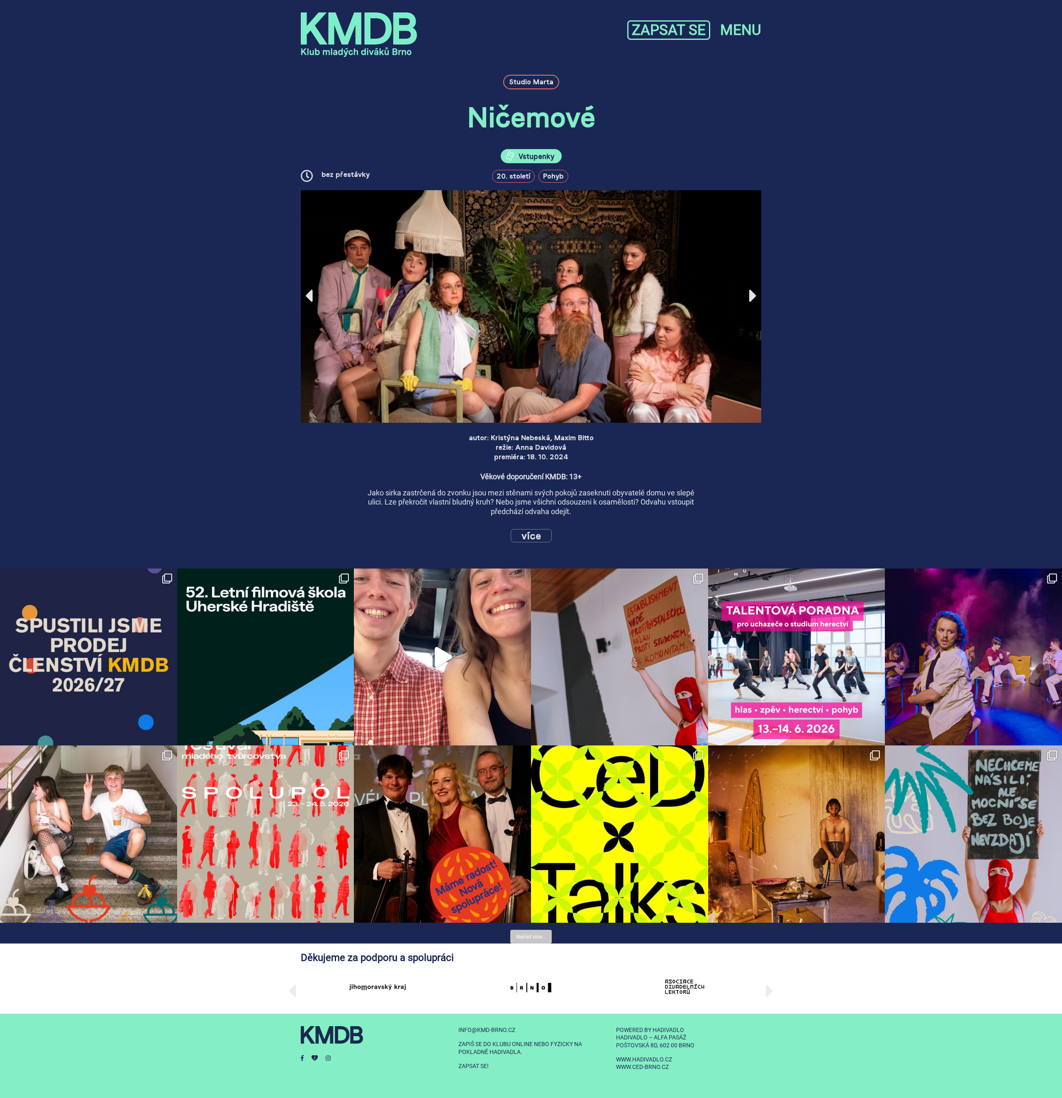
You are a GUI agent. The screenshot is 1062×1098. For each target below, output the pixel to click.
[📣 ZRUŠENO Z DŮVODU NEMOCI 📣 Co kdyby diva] (973, 834)
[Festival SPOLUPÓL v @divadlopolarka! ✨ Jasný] (265, 834)
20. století (513, 176)
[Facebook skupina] (319, 1058)
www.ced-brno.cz (642, 1067)
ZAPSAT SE (669, 30)
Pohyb (553, 176)
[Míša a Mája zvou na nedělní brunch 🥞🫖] (442, 657)
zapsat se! (473, 1066)
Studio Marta (531, 81)
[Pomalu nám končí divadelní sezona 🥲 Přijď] (619, 657)
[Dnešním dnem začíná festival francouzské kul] (796, 834)
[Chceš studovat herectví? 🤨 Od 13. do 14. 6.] (796, 657)
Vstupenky (535, 156)
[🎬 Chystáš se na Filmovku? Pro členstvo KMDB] (265, 657)
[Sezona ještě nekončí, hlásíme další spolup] (442, 834)
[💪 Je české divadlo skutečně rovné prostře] (619, 834)
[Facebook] (306, 1058)
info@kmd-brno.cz (486, 1030)
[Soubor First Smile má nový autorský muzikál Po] (973, 657)
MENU (740, 30)
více (531, 535)
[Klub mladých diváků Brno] (359, 34)
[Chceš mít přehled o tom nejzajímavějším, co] (88, 657)
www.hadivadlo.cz (644, 1059)
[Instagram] (331, 1058)
